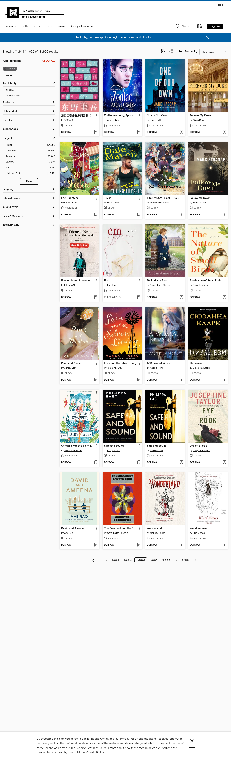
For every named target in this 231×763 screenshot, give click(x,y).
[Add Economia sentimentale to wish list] (95, 297)
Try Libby (81, 37)
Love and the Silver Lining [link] (120, 363)
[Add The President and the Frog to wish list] (138, 545)
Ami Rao (68, 533)
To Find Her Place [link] (157, 280)
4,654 (153, 560)
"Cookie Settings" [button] (87, 748)
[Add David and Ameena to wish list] (95, 545)
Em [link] (106, 280)
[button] (183, 26)
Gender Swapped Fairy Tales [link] (77, 446)
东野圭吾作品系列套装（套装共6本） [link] (77, 115)
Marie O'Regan (157, 533)
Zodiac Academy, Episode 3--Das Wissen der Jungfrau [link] (120, 115)
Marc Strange (199, 202)
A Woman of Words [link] (158, 363)
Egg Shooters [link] (69, 198)
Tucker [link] (108, 198)
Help (220, 5)
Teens (61, 26)
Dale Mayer (113, 202)
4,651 (115, 560)
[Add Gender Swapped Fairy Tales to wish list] (95, 462)
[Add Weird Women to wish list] (224, 545)
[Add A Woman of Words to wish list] (181, 380)
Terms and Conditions (100, 739)
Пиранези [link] (196, 363)
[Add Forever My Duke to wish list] (224, 132)
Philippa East (113, 450)
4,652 (127, 560)
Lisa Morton (199, 533)
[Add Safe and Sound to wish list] (138, 462)
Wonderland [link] (154, 528)
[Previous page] (93, 560)
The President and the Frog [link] (120, 528)
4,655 (166, 560)
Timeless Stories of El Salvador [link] (163, 198)
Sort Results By (188, 51)
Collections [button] (29, 26)
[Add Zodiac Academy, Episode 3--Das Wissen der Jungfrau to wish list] (138, 132)
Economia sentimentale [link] (75, 280)
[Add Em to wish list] (138, 297)
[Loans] (199, 26)
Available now (13, 95)
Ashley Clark (70, 367)
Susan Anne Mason (160, 285)
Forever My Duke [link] (200, 115)
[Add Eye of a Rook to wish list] (224, 462)
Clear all (48, 60)
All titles (10, 90)
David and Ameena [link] (72, 528)
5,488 (185, 560)
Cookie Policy (95, 752)
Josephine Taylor (201, 450)
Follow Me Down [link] (200, 198)
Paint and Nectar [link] (71, 363)
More (29, 181)
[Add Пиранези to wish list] (224, 380)
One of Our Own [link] (157, 115)
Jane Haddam (157, 120)
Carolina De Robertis (117, 533)
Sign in (215, 26)
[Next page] (195, 560)
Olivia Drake (199, 120)
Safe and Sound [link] (114, 446)
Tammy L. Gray (114, 367)
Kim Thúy (112, 285)
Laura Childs (70, 202)
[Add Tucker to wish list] (138, 214)
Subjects (10, 26)
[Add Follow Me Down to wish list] (224, 214)
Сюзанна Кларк (201, 367)
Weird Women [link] (198, 528)
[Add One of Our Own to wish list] (181, 132)
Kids (49, 26)
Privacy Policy (128, 739)
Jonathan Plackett (73, 450)
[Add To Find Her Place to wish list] (181, 297)
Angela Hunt (156, 367)
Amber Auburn (114, 120)
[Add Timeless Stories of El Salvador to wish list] (181, 214)
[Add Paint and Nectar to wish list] (95, 380)
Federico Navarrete (159, 202)
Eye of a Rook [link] (198, 446)
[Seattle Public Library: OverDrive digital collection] (35, 12)
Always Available (82, 26)
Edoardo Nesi (71, 285)
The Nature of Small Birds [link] (205, 280)
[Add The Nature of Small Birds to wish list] (224, 297)
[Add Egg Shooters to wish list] (95, 214)
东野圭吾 (69, 120)
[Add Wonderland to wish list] (181, 545)
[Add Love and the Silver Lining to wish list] (138, 380)
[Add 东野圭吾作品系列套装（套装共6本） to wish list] (95, 132)
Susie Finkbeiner (201, 285)
